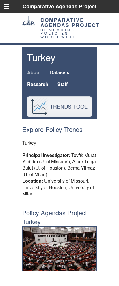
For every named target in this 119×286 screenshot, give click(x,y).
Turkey (41, 57)
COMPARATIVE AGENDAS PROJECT (70, 22)
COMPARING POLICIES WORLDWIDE (58, 33)
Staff (62, 84)
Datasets (59, 72)
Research (37, 84)
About (34, 72)
